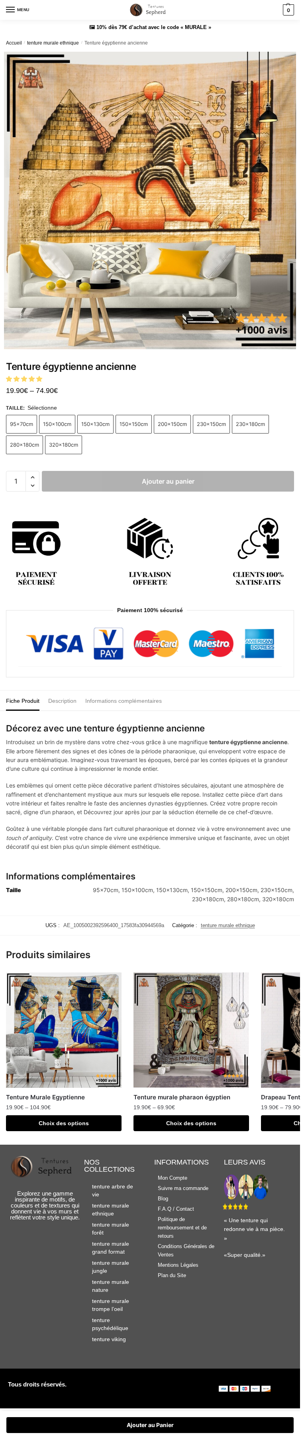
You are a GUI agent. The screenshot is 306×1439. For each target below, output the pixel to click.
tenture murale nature (110, 1286)
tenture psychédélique (110, 1324)
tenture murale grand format (110, 1248)
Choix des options (64, 1123)
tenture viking (109, 1339)
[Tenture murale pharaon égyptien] (191, 1030)
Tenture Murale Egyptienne (45, 1097)
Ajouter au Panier (150, 1424)
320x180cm (63, 444)
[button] (25, 378)
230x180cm (250, 424)
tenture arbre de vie (112, 1190)
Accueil (14, 43)
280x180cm (24, 444)
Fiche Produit (22, 701)
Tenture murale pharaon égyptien (181, 1097)
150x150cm (134, 424)
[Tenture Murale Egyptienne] (64, 1030)
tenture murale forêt (110, 1228)
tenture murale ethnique (53, 43)
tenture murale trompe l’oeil (110, 1305)
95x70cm (21, 424)
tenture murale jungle (110, 1267)
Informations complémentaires (123, 701)
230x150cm (211, 424)
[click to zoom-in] (153, 200)
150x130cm (95, 424)
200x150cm (172, 424)
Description (62, 701)
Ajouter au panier (168, 481)
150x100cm (57, 424)
